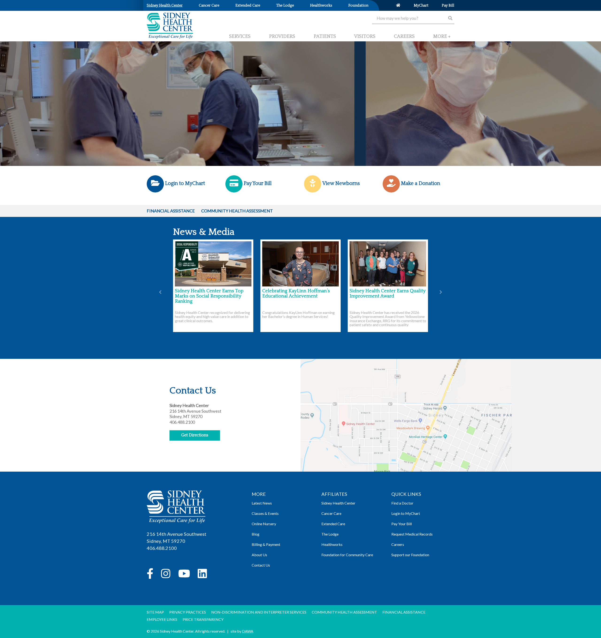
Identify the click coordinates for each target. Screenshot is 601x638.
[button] (441, 38)
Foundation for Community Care (347, 554)
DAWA (247, 631)
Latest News (262, 503)
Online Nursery (264, 523)
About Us (259, 554)
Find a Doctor (402, 503)
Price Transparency (203, 619)
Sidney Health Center (338, 503)
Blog (255, 534)
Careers (397, 544)
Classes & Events (265, 513)
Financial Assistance (171, 210)
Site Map (155, 612)
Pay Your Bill (401, 523)
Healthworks (332, 544)
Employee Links (162, 619)
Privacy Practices (187, 612)
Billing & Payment (266, 544)
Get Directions (194, 435)
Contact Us (261, 565)
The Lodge (330, 534)
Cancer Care (331, 513)
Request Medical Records (412, 534)
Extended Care (333, 523)
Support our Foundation (410, 554)
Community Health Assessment (237, 210)
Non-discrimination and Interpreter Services (258, 612)
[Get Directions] (406, 427)
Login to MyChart (405, 513)
